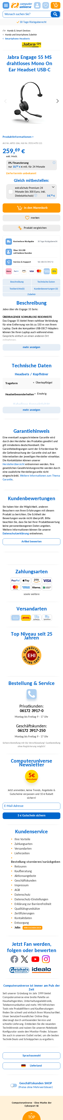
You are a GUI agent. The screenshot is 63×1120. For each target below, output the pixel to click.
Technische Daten (46, 282)
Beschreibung (17, 282)
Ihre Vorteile (22, 839)
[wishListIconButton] (45, 5)
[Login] (37, 5)
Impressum (22, 885)
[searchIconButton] (55, 14)
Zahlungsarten (23, 844)
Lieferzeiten (22, 853)
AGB (17, 890)
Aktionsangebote (25, 876)
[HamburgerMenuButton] (6, 5)
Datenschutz (22, 894)
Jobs (28, 927)
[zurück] (5, 100)
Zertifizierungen (24, 913)
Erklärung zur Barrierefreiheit (33, 904)
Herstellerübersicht (13, 464)
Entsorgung (22, 923)
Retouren (20, 866)
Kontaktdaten (23, 918)
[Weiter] (57, 100)
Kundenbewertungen (46, 289)
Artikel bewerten (32, 541)
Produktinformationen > (18, 137)
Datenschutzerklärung (16, 533)
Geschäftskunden (25, 880)
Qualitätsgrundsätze (27, 909)
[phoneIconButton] (32, 694)
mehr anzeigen (31, 347)
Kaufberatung (23, 871)
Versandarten (23, 848)
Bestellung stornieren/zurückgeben (35, 862)
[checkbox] (10, 191)
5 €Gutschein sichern (32, 815)
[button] (37, 5)
